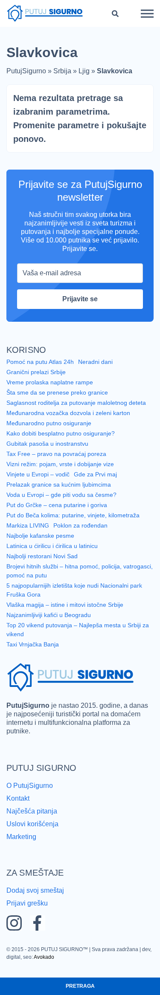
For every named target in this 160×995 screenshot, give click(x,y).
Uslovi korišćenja (32, 824)
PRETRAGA (80, 986)
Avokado (44, 957)
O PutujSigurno (29, 785)
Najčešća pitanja (31, 811)
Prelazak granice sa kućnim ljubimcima (58, 484)
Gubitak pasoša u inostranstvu (47, 443)
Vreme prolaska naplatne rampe (49, 382)
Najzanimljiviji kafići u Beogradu (48, 614)
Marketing (21, 836)
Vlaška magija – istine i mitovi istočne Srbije (64, 604)
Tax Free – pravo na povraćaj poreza (56, 453)
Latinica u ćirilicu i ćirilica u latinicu (52, 545)
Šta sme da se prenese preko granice (57, 392)
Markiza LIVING (27, 525)
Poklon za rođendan (80, 525)
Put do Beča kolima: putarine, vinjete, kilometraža (73, 515)
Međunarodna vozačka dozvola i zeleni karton (68, 413)
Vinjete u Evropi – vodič (38, 474)
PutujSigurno (26, 71)
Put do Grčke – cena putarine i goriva (56, 505)
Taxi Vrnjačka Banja (32, 644)
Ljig (84, 71)
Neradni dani (95, 361)
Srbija (62, 71)
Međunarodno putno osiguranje (48, 423)
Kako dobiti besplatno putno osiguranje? (60, 433)
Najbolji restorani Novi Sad (42, 556)
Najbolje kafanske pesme (40, 535)
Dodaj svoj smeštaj (35, 890)
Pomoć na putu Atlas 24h (40, 361)
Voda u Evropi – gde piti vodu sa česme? (61, 494)
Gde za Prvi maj (95, 474)
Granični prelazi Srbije (36, 372)
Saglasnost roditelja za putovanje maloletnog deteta (76, 402)
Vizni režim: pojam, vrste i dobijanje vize (60, 464)
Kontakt (17, 798)
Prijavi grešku (27, 903)
